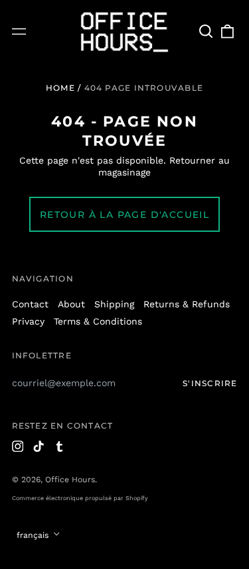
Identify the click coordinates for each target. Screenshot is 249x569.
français (34, 535)
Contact (30, 304)
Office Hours (70, 479)
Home (60, 88)
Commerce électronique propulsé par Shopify (80, 498)
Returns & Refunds (186, 304)
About (71, 304)
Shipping (114, 304)
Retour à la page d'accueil (124, 215)
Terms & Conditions (98, 321)
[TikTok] (38, 446)
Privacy (28, 321)
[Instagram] (18, 446)
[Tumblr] (60, 446)
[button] (206, 31)
